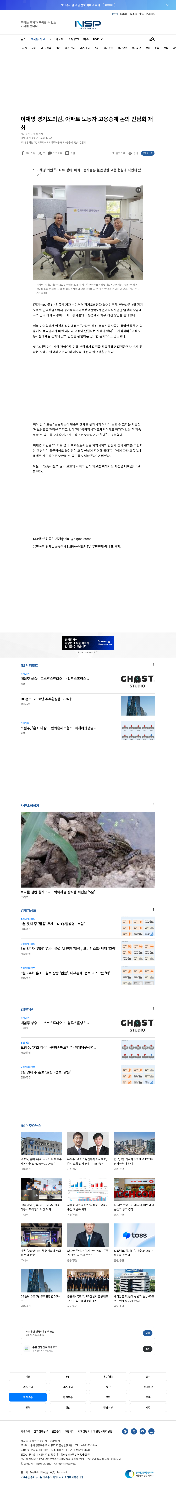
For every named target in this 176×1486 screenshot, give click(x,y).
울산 (108, 1387)
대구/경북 (108, 1376)
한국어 (115, 13)
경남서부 (108, 1407)
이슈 (86, 39)
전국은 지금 (37, 39)
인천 (148, 1376)
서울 (27, 1376)
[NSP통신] (88, 25)
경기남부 (28, 1397)
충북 (148, 1397)
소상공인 (73, 39)
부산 (67, 1376)
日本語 (133, 13)
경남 (67, 1407)
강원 (108, 1397)
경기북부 (68, 1397)
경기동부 (148, 1387)
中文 (141, 13)
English (124, 13)
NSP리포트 (56, 39)
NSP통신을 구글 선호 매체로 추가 (80, 5)
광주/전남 (28, 1387)
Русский (150, 13)
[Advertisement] (88, 82)
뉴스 (23, 39)
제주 (148, 1407)
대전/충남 (68, 1387)
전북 (27, 1407)
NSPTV (98, 39)
